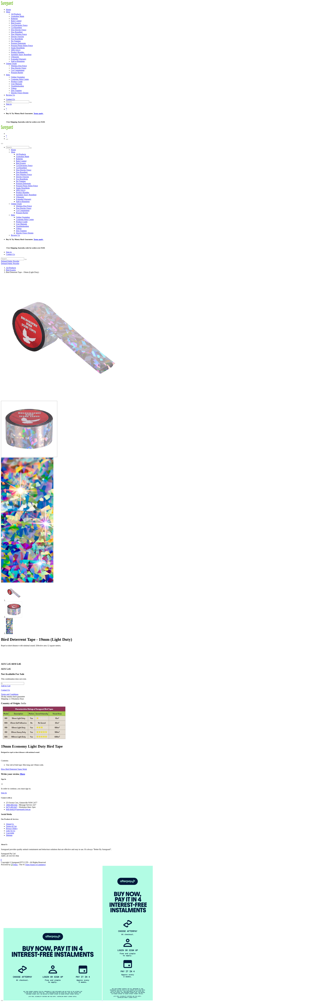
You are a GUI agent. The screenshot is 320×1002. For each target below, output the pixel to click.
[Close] (2, 143)
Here (22, 774)
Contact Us (10, 99)
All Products (11, 268)
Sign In (4, 793)
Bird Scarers (11, 270)
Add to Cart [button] (5, 686)
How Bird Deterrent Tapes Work (14, 769)
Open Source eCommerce (35, 865)
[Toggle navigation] (7, 139)
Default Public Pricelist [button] (10, 261)
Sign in (9, 104)
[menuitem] (8, 9)
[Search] (31, 102)
